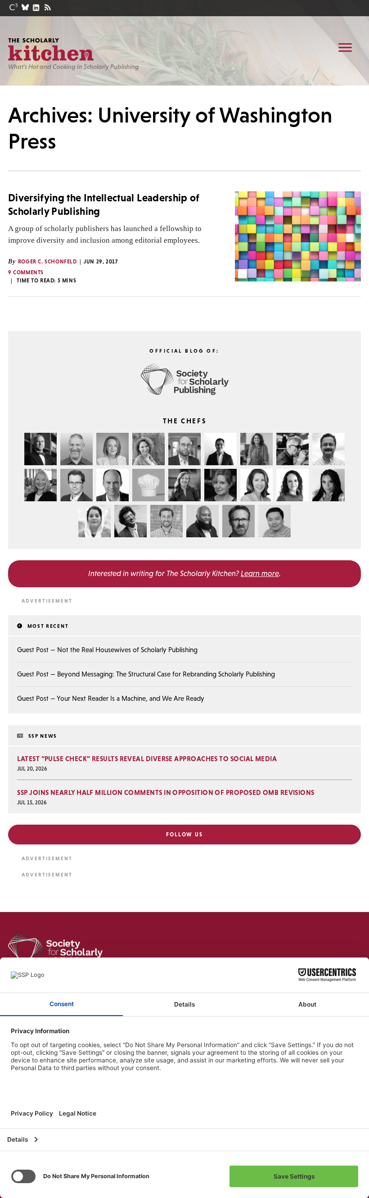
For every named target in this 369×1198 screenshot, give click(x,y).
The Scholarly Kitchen (51, 49)
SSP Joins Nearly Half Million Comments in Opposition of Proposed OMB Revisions (165, 792)
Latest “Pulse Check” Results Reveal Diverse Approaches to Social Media (147, 758)
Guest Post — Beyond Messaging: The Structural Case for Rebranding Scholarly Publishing (146, 674)
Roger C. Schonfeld (47, 262)
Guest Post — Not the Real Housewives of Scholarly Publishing (107, 649)
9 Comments (26, 272)
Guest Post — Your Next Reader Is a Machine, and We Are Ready (110, 698)
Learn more (260, 573)
